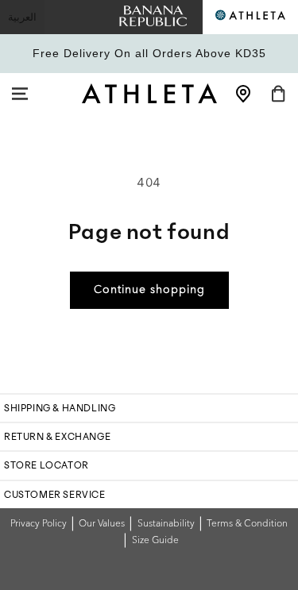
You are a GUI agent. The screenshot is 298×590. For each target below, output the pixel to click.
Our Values (102, 524)
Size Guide (155, 541)
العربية (22, 17)
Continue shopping (149, 289)
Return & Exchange (57, 436)
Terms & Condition (247, 524)
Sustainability (166, 524)
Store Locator (46, 465)
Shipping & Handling (59, 408)
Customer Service (55, 494)
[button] (19, 93)
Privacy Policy (38, 524)
